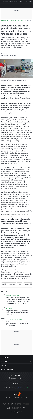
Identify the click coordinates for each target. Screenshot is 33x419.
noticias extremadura (8, 284)
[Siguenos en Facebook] (18, 387)
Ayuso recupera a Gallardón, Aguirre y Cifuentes (12, 1)
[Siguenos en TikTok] (10, 387)
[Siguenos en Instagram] (14, 387)
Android (13, 378)
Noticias (29, 20)
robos (19, 284)
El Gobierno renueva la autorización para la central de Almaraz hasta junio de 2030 (18, 323)
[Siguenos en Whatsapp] (27, 387)
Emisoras (11, 20)
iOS (23, 378)
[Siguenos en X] (23, 387)
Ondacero (3, 20)
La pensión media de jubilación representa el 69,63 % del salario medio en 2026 (17, 312)
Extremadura (20, 20)
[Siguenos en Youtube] (5, 387)
